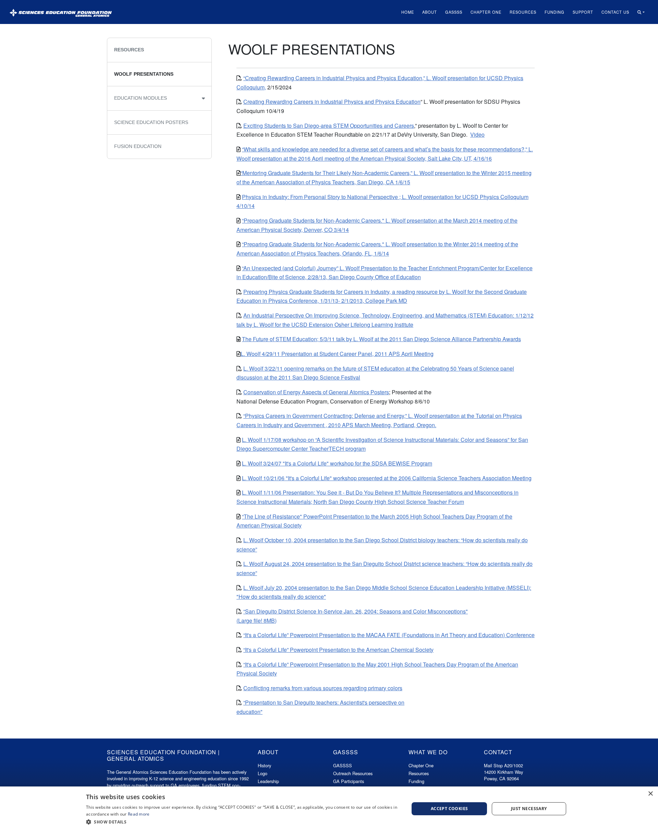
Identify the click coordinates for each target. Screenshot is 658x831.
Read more (139, 814)
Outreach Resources (353, 773)
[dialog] (329, 808)
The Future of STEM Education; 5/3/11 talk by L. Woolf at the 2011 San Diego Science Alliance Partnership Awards (381, 339)
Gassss (453, 12)
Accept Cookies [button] (449, 808)
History (264, 765)
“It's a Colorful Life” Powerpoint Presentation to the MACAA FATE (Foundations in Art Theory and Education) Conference (389, 635)
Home (407, 12)
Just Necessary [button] (529, 808)
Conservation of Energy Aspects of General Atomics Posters (316, 392)
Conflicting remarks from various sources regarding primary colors (322, 688)
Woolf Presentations (143, 74)
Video (477, 134)
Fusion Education (137, 146)
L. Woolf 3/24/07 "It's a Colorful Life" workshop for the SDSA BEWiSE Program (337, 463)
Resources (523, 12)
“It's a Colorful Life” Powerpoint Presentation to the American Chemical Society (338, 650)
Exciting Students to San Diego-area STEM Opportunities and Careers (328, 125)
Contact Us (615, 12)
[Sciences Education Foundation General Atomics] (60, 12)
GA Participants (348, 781)
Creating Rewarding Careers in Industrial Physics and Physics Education (332, 102)
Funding (554, 12)
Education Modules (140, 98)
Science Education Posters (151, 122)
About (429, 12)
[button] (641, 12)
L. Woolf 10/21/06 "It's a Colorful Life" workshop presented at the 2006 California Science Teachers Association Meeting (387, 478)
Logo (262, 773)
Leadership (268, 781)
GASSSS (342, 765)
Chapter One (486, 12)
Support (583, 12)
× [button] (650, 793)
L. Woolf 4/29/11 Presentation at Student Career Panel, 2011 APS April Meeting (337, 354)
